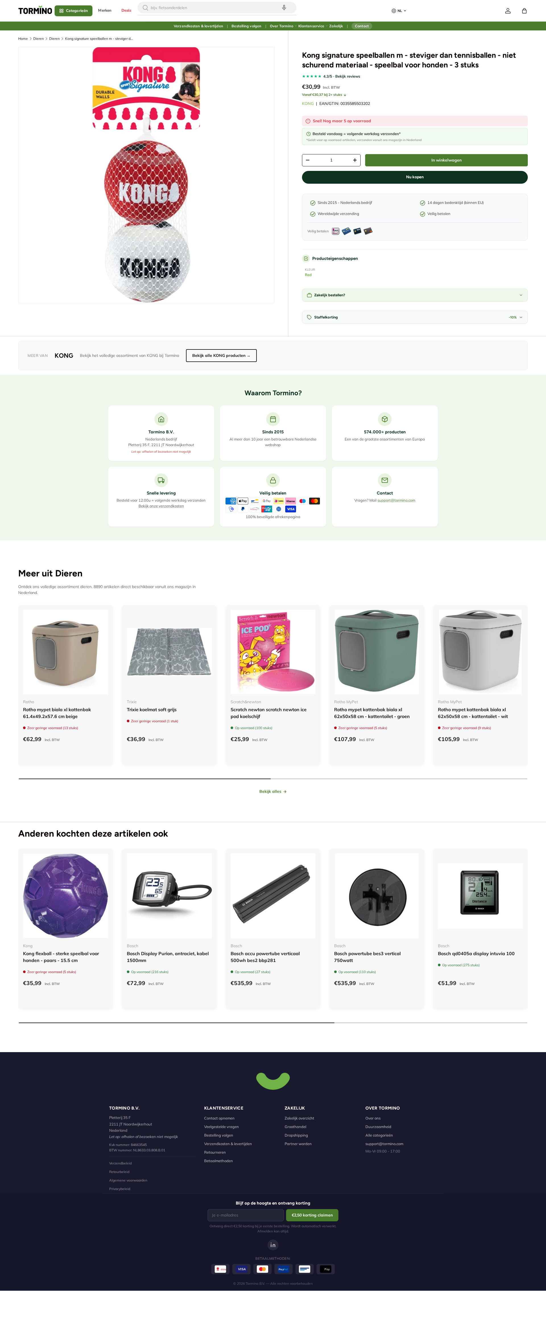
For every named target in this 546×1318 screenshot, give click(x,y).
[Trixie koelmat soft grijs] (169, 652)
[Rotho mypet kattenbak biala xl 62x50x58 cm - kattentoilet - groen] (376, 652)
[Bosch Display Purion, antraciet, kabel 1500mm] (169, 895)
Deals (126, 10)
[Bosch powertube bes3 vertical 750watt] (376, 895)
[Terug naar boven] (273, 1080)
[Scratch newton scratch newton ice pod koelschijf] (273, 652)
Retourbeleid (119, 1172)
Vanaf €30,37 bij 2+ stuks (322, 94)
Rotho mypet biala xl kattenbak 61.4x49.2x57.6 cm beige (57, 713)
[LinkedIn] (273, 1245)
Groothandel (295, 1126)
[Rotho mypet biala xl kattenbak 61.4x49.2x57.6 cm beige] (65, 652)
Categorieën (77, 10)
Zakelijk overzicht (299, 1118)
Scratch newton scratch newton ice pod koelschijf (269, 713)
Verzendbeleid (120, 1163)
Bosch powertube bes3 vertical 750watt (367, 957)
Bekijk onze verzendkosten (161, 506)
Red (308, 274)
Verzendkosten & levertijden (198, 26)
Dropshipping (296, 1135)
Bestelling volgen (246, 26)
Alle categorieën (379, 1135)
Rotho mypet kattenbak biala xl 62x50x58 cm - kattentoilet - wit (473, 713)
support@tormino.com (396, 500)
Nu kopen (415, 177)
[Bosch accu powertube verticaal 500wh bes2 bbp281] (273, 895)
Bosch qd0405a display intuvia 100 (476, 953)
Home (23, 38)
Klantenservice (311, 26)
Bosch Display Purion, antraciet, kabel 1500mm (168, 957)
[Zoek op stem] (284, 7)
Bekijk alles (270, 791)
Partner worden (298, 1143)
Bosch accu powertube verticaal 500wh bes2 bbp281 (265, 957)
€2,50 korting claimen (312, 1215)
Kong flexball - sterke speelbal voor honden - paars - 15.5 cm (61, 957)
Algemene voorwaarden (128, 1180)
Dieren (38, 38)
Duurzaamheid (378, 1126)
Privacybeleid (119, 1189)
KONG (308, 103)
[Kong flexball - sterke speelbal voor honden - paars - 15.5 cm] (65, 895)
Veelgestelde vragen (221, 1126)
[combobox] (217, 8)
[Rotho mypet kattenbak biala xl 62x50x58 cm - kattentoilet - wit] (480, 652)
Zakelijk (336, 26)
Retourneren (215, 1152)
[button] (524, 11)
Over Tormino (281, 26)
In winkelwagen (446, 160)
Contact (362, 26)
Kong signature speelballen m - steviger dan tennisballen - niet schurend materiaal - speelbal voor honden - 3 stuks (99, 38)
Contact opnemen (219, 1118)
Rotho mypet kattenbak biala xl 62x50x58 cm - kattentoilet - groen (372, 713)
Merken (104, 10)
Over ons (372, 1118)
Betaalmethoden (218, 1160)
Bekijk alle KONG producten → (221, 355)
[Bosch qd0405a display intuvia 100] (480, 895)
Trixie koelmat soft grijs (152, 709)
